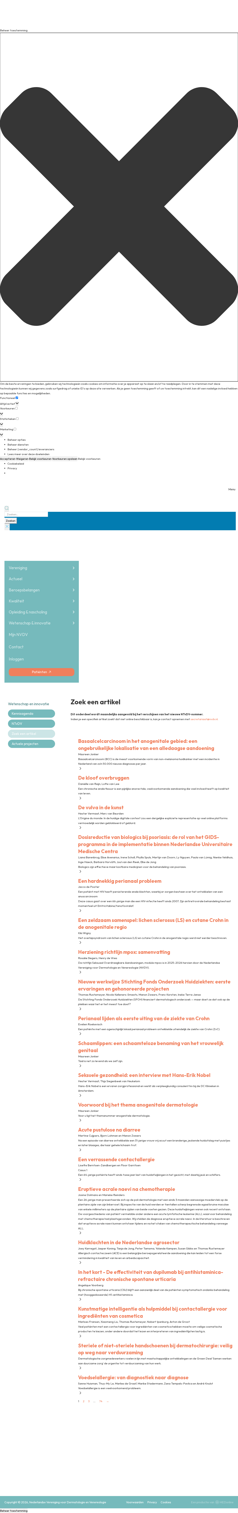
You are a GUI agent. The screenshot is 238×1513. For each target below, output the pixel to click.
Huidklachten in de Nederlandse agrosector (129, 1242)
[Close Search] (7, 527)
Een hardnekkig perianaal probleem (119, 881)
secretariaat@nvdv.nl (27, 1479)
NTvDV (17, 723)
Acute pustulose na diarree (109, 1130)
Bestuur (154, 1458)
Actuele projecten (25, 744)
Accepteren (7, 459)
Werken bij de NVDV (162, 1465)
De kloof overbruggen (103, 778)
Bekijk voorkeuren (40, 459)
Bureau (197, 1458)
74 (100, 1401)
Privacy (12, 468)
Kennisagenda (22, 713)
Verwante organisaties (207, 1465)
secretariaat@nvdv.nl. (204, 719)
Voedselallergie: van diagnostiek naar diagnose (133, 1377)
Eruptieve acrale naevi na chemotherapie (126, 1189)
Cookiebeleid (15, 463)
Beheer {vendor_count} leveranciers (30, 449)
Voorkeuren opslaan (64, 459)
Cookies (166, 1502)
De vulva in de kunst (101, 807)
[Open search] (6, 509)
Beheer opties (16, 439)
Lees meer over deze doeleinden (28, 454)
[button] (119, 207)
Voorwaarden (135, 1502)
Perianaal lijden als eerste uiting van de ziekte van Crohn (144, 1018)
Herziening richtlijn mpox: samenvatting (124, 952)
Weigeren (22, 459)
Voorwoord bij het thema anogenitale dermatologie (138, 1105)
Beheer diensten (18, 444)
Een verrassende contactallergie (116, 1159)
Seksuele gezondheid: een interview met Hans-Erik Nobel (144, 1075)
